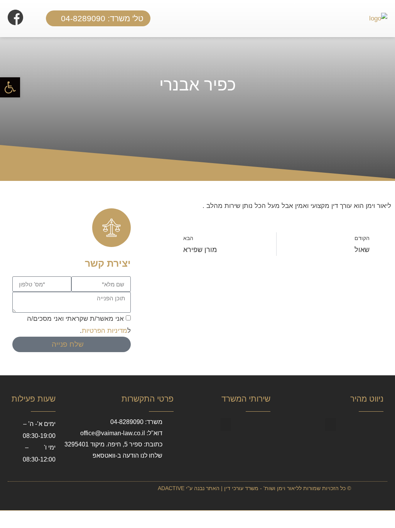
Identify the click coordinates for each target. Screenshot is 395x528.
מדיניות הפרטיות (104, 330)
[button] (207, 18)
